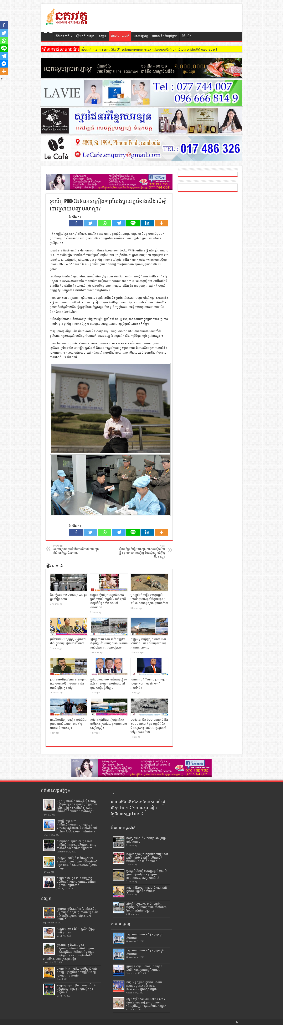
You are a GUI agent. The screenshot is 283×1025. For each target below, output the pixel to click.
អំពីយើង (186, 36)
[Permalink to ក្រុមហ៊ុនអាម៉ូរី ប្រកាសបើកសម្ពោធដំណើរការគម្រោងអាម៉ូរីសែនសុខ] (118, 970)
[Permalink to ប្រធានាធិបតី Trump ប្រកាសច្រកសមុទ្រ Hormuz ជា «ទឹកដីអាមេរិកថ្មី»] (149, 666)
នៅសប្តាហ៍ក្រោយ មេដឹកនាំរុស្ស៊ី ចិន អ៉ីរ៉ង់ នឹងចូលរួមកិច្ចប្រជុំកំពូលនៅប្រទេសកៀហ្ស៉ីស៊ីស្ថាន (109, 683)
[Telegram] (119, 223)
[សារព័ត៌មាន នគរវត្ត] (67, 22)
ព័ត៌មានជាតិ (62, 36)
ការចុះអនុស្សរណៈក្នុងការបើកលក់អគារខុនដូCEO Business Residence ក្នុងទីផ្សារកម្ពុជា (144, 986)
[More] (161, 223)
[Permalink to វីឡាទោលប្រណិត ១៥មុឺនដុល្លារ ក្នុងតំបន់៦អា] (118, 954)
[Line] (133, 223)
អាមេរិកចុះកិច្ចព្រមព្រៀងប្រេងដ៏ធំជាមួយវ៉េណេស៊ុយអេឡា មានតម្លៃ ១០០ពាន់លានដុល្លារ (68, 724)
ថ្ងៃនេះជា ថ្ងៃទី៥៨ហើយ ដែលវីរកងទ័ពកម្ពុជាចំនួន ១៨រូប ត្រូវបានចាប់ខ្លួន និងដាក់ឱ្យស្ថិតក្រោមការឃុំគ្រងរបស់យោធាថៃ (77, 914)
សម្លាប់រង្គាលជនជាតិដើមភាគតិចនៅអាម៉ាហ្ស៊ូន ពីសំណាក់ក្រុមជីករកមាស (76, 549)
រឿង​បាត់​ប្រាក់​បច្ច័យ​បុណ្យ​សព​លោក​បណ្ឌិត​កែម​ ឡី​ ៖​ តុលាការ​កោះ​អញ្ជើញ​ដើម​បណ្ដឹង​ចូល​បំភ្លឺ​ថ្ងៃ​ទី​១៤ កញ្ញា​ (142, 551)
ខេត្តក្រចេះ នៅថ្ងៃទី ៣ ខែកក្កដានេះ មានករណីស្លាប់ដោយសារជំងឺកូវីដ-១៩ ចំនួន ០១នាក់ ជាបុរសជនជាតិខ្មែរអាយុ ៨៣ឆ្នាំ (77, 863)
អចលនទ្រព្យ (140, 36)
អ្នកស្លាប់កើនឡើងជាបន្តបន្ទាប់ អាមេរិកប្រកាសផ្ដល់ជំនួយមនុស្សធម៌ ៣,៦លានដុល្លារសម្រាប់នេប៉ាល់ (149, 599)
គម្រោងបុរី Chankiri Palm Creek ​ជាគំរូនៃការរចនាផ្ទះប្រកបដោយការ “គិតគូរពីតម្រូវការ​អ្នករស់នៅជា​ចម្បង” (146, 1002)
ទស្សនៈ (102, 36)
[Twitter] (90, 223)
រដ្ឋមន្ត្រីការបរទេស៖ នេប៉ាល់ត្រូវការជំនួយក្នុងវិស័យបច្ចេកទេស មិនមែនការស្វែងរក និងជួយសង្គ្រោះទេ (109, 643)
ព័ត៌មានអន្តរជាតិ (120, 36)
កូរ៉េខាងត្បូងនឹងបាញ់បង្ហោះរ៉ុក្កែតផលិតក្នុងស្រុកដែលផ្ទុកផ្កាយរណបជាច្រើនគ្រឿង (108, 724)
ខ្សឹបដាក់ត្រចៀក (85, 36)
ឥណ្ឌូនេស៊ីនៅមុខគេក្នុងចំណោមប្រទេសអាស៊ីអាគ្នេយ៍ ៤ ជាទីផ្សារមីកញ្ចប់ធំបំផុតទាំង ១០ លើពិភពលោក (147, 857)
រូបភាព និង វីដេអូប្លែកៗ (165, 36)
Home (48, 37)
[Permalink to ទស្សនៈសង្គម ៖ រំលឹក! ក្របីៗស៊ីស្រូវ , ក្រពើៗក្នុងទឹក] (49, 933)
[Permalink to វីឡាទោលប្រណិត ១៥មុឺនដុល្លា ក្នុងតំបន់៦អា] (118, 938)
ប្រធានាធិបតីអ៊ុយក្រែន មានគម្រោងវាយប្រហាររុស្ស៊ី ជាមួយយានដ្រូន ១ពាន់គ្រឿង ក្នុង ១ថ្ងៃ (68, 683)
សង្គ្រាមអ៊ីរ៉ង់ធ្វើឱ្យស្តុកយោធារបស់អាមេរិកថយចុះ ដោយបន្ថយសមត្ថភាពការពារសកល (148, 643)
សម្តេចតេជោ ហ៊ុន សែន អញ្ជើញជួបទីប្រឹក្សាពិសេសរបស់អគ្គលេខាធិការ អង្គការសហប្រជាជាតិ (76, 881)
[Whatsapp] (104, 223)
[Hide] (1, 78)
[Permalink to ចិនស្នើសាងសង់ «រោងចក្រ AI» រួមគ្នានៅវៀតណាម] (68, 582)
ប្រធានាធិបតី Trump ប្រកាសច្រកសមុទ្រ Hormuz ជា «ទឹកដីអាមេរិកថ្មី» (149, 683)
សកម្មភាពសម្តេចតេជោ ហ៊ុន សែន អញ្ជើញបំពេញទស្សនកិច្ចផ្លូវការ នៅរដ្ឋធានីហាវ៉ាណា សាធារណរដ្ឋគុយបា (76, 845)
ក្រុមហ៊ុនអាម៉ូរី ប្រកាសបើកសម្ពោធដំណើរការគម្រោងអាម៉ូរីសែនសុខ (144, 968)
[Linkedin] (147, 223)
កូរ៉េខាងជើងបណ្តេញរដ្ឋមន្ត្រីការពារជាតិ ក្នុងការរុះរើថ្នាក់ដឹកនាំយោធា (146, 889)
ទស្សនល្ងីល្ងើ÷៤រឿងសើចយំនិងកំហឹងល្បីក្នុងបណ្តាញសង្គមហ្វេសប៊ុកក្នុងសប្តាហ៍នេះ (76, 989)
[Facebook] (76, 223)
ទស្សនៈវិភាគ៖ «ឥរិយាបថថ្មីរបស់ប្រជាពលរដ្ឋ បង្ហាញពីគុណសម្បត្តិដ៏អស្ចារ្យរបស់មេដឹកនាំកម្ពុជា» (77, 972)
